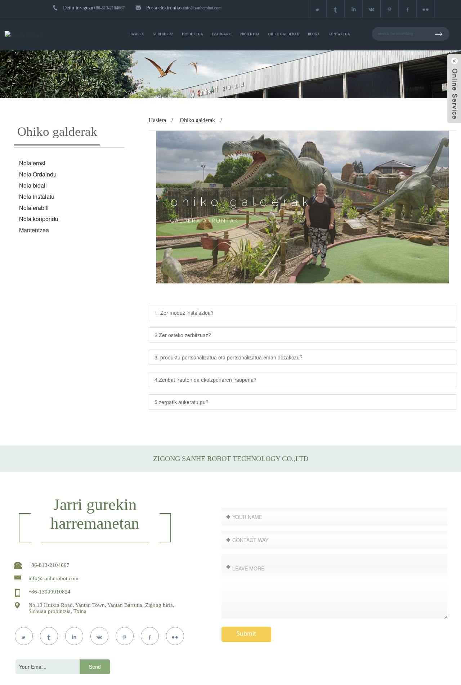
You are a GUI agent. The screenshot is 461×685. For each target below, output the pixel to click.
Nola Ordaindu (38, 174)
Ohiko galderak (197, 120)
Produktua (192, 34)
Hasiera (136, 34)
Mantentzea (34, 230)
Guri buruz (163, 34)
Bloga (314, 34)
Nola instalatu (36, 196)
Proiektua (250, 34)
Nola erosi (32, 163)
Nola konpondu (38, 219)
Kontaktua (339, 34)
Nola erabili (34, 207)
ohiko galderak (283, 34)
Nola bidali (33, 185)
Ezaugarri (222, 34)
